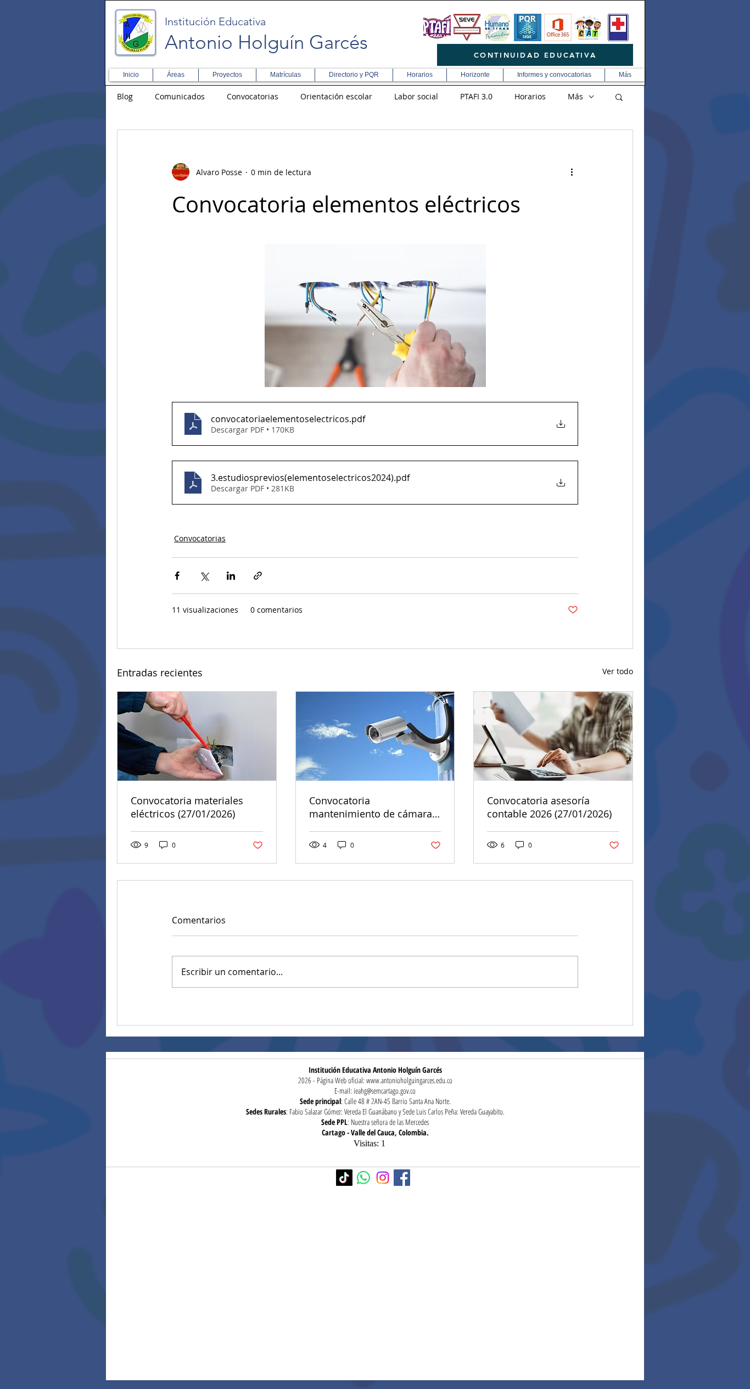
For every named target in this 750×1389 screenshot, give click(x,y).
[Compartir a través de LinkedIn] (231, 575)
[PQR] (527, 27)
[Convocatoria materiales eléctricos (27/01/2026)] (196, 736)
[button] (175, 75)
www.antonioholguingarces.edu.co (409, 1080)
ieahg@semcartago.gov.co (385, 1090)
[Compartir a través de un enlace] (258, 575)
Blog (125, 96)
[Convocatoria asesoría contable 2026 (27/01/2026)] (553, 736)
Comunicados (180, 96)
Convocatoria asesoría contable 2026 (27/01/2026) (549, 807)
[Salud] (618, 27)
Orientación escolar (336, 96)
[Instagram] (382, 1177)
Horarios (530, 96)
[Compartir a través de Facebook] (177, 575)
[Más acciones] (571, 171)
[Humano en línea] (497, 27)
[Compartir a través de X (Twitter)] (204, 575)
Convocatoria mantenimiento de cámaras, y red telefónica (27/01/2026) (374, 807)
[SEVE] (467, 27)
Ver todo (617, 671)
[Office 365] (558, 27)
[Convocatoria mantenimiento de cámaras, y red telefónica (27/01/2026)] (375, 736)
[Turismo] (588, 27)
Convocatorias (252, 96)
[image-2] (437, 27)
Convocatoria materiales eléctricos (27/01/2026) (187, 807)
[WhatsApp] (363, 1177)
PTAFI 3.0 (476, 96)
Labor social (416, 96)
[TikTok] (344, 1177)
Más (575, 96)
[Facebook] (402, 1177)
